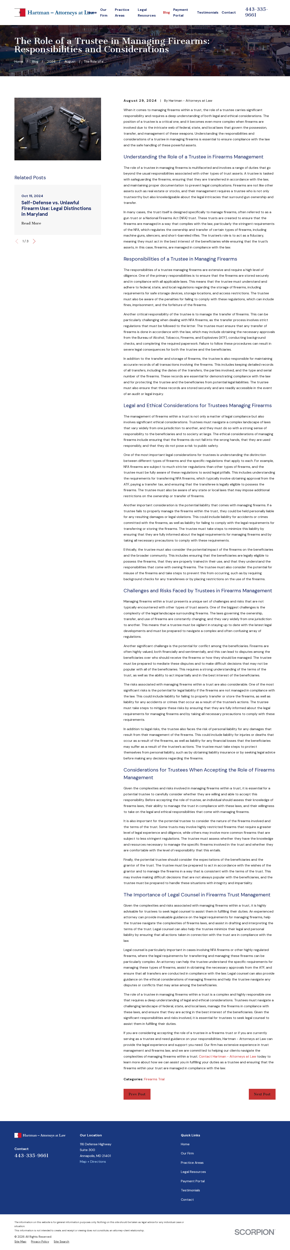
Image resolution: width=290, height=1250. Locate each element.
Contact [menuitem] (229, 12)
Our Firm (187, 1153)
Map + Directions (93, 1161)
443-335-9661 (31, 1155)
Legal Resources (193, 1172)
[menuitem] (20, 1241)
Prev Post (137, 1094)
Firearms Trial (154, 1079)
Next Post (262, 1094)
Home (185, 1144)
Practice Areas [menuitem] (122, 12)
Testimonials (190, 1190)
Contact (187, 1199)
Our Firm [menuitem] (103, 12)
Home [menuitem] (92, 12)
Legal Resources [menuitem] (147, 12)
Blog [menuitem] (166, 12)
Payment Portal (193, 1181)
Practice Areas (192, 1162)
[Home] (55, 12)
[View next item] (34, 241)
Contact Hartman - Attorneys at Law (227, 1056)
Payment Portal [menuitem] (180, 12)
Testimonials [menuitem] (207, 12)
